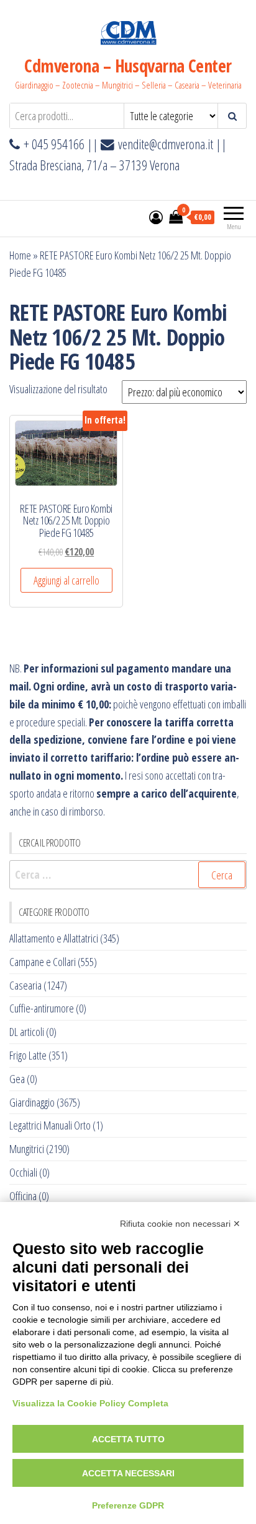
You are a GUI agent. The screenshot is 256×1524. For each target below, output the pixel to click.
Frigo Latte (28, 1055)
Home (20, 255)
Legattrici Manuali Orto (50, 1125)
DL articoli (26, 1031)
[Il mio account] (156, 216)
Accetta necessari (128, 1473)
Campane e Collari (42, 961)
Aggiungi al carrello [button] (66, 580)
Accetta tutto (128, 1439)
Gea (17, 1078)
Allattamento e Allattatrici (53, 938)
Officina (23, 1195)
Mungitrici (26, 1148)
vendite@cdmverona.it (165, 144)
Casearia (25, 985)
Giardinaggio (32, 1102)
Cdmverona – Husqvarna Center (127, 65)
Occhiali (23, 1172)
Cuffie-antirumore (41, 1008)
